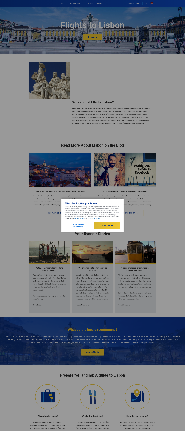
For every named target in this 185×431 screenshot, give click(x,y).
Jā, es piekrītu (107, 225)
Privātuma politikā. (94, 218)
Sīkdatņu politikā (79, 218)
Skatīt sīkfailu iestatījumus (78, 225)
